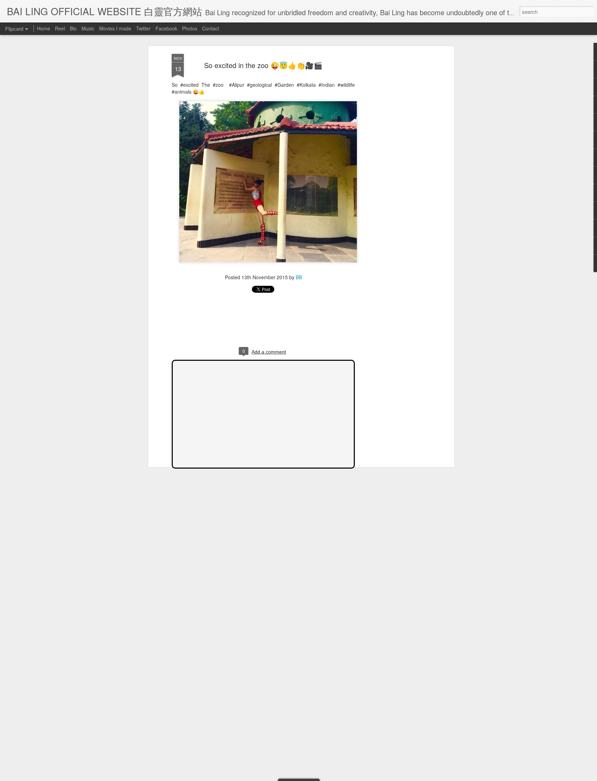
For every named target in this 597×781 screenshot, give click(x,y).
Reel (60, 28)
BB (299, 277)
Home (43, 28)
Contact (210, 28)
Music (88, 28)
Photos (189, 28)
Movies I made (115, 28)
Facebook (166, 28)
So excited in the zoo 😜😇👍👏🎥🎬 (263, 65)
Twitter (143, 28)
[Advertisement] (392, 162)
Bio (73, 28)
